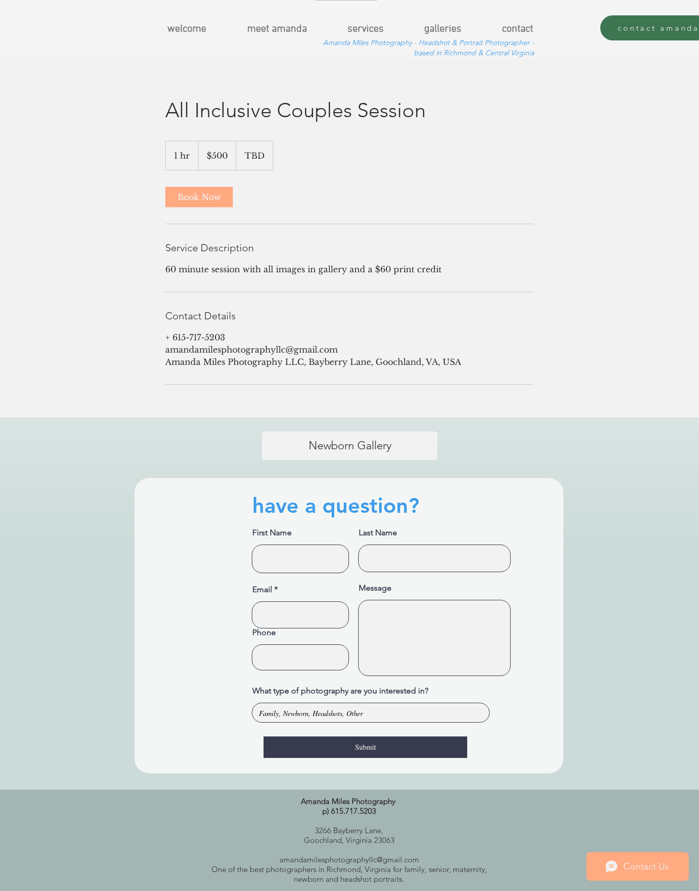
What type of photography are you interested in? (340, 691)
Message (375, 588)
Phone (264, 632)
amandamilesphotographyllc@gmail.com (349, 859)
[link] (199, 197)
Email (262, 589)
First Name (272, 533)
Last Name (378, 533)
